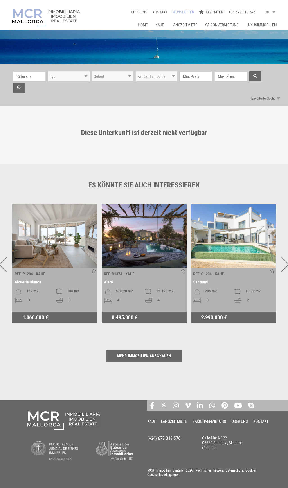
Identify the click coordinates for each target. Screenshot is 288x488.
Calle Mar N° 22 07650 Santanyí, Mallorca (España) (222, 443)
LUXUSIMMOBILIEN (261, 24)
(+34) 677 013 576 (163, 438)
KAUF (159, 24)
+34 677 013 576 (242, 12)
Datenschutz (234, 470)
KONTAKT (159, 12)
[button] (69, 76)
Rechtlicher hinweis (209, 470)
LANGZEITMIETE (184, 24)
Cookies (251, 470)
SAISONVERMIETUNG (222, 24)
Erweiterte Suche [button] (263, 98)
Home (143, 24)
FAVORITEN (215, 12)
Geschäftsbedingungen (163, 474)
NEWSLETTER (183, 12)
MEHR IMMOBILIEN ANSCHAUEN (144, 356)
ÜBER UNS (139, 12)
